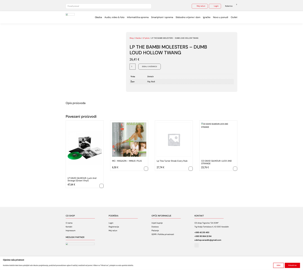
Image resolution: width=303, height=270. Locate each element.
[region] (151, 263)
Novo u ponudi (220, 17)
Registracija (114, 226)
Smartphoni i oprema (162, 17)
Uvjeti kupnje (157, 223)
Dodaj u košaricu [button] (101, 186)
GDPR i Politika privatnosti (163, 234)
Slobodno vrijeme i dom (188, 17)
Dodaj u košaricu (149, 66)
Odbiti (278, 265)
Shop (132, 38)
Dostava (155, 226)
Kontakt (69, 226)
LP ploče (146, 38)
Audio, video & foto (114, 17)
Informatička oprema (138, 17)
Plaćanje (155, 230)
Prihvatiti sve (292, 265)
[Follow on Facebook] (196, 245)
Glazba (98, 17)
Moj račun (201, 6)
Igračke (206, 17)
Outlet (234, 17)
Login (216, 6)
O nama (69, 223)
